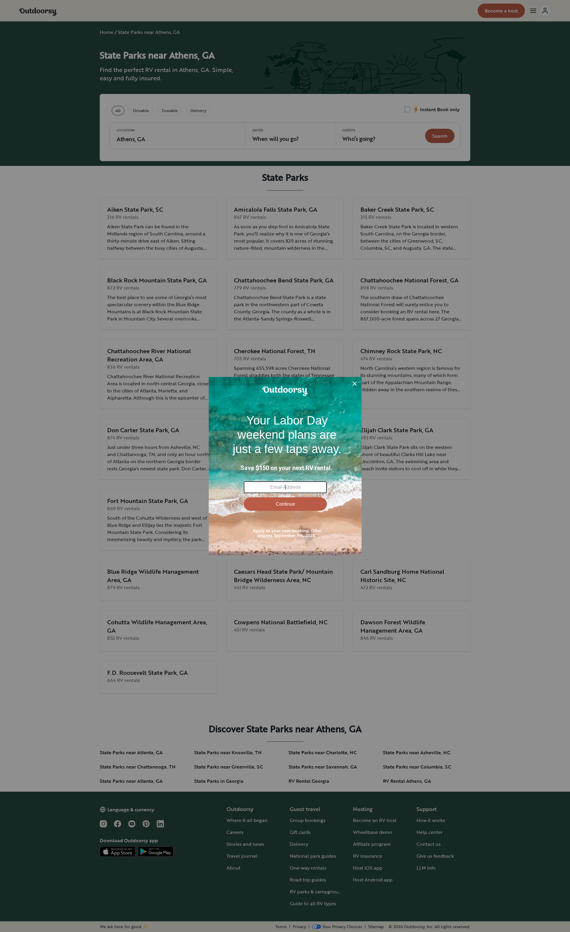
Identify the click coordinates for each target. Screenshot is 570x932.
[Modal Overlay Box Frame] (285, 466)
